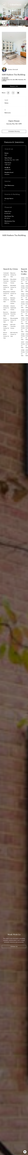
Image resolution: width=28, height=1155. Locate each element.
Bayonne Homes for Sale (13, 274)
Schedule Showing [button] (14, 131)
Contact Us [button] (14, 946)
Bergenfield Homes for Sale (6, 293)
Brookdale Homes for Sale (13, 287)
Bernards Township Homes (13, 326)
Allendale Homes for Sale (6, 307)
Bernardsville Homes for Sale (14, 334)
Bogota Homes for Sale (6, 287)
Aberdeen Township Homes (13, 314)
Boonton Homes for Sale (6, 314)
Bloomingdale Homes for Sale (14, 320)
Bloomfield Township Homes (13, 281)
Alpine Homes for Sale (6, 299)
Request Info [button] (14, 86)
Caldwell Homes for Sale (13, 293)
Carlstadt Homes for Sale (6, 274)
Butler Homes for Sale (6, 320)
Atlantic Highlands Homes (13, 307)
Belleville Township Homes (5, 281)
